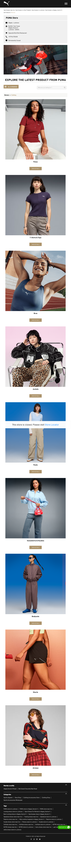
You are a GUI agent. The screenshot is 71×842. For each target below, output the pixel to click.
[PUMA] (6, 3)
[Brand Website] (40, 839)
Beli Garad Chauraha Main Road (27, 789)
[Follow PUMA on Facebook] (31, 839)
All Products (7, 12)
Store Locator (52, 424)
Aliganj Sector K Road (10, 789)
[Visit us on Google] (34, 839)
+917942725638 (13, 36)
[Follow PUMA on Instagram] (37, 839)
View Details (35, 168)
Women (6, 95)
